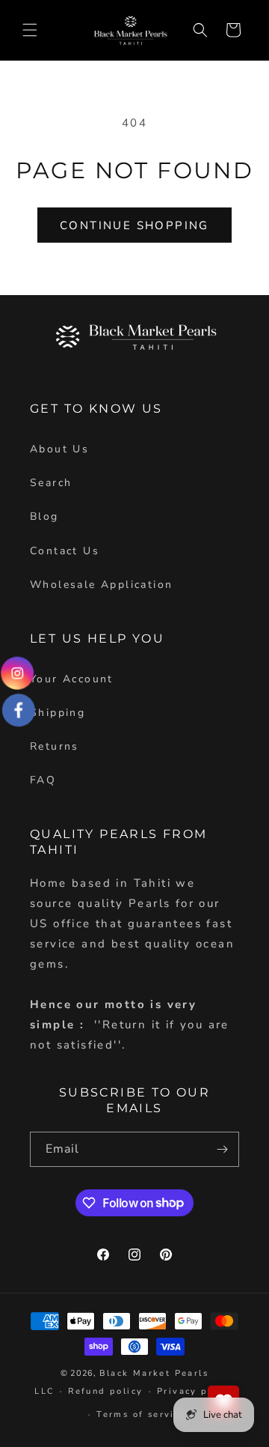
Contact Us (64, 551)
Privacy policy (196, 1391)
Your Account (72, 679)
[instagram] (17, 673)
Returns (54, 746)
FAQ (43, 780)
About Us (59, 449)
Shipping (57, 713)
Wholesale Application (101, 584)
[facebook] (17, 710)
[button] (29, 29)
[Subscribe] (221, 1149)
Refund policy (105, 1391)
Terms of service (141, 1414)
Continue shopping (134, 225)
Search (51, 483)
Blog (44, 516)
